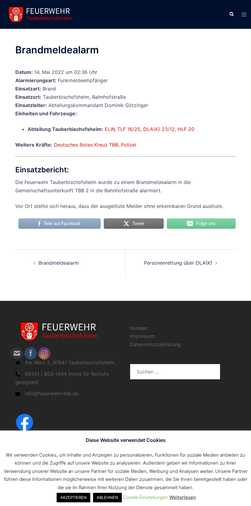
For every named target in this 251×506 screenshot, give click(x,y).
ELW (109, 129)
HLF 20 (186, 129)
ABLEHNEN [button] (107, 497)
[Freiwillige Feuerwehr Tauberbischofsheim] (42, 14)
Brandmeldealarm (59, 263)
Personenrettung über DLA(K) (178, 263)
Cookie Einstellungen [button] (145, 497)
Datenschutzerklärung (155, 344)
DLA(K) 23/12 (159, 129)
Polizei (128, 145)
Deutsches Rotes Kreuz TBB (86, 145)
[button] (231, 14)
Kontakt (139, 328)
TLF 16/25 (128, 129)
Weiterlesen (182, 497)
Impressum (142, 336)
